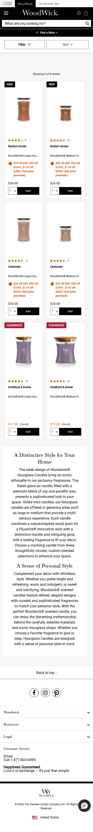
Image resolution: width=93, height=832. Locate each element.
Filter (22, 44)
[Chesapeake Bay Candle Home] (48, 3)
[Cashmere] (24, 260)
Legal (8, 736)
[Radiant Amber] (24, 139)
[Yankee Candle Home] (7, 4)
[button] (84, 805)
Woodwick (11, 712)
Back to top (45, 673)
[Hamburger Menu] (6, 13)
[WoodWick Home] (25, 3)
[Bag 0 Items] (85, 13)
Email (8, 756)
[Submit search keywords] (79, 12)
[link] (46, 33)
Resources (11, 724)
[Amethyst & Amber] (24, 380)
